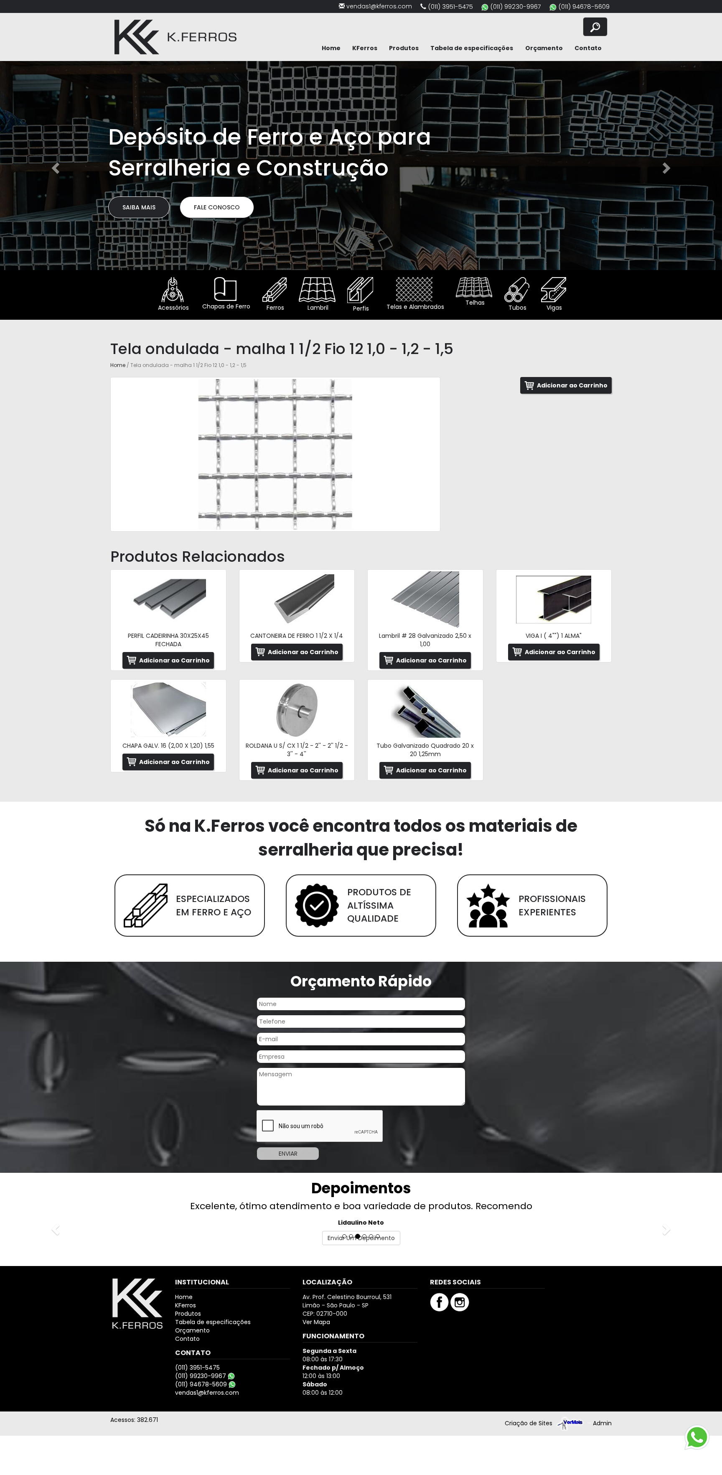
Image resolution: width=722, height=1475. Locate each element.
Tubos (516, 307)
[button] (54, 165)
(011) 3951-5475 (450, 6)
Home (331, 48)
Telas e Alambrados (414, 307)
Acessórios (172, 307)
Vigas (553, 307)
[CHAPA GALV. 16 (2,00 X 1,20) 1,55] (168, 709)
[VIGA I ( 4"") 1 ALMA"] (554, 599)
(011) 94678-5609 (584, 6)
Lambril (317, 307)
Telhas (474, 302)
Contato (588, 48)
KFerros (364, 48)
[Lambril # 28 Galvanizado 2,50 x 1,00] (425, 599)
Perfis (360, 308)
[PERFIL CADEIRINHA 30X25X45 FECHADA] (168, 599)
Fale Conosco (217, 207)
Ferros (274, 307)
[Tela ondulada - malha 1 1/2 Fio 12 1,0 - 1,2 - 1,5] (275, 454)
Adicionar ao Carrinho (572, 385)
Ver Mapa (316, 1322)
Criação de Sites (528, 1423)
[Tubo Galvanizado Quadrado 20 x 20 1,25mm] (425, 709)
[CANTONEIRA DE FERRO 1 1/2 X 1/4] (297, 599)
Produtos (404, 48)
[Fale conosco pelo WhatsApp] (696, 1437)
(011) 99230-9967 (515, 6)
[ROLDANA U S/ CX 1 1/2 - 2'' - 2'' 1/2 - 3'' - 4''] (297, 709)
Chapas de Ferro (225, 306)
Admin (602, 1423)
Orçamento (544, 48)
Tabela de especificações (471, 48)
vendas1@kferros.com (379, 6)
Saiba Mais (138, 207)
